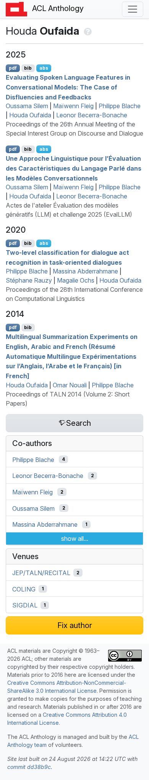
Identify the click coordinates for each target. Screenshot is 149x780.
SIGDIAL (24, 605)
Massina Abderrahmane (85, 271)
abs (43, 68)
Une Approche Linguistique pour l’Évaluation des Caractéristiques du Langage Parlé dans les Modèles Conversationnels (73, 168)
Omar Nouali (70, 385)
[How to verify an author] (87, 30)
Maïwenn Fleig (73, 106)
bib (28, 68)
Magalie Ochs (75, 280)
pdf (13, 68)
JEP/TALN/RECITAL (41, 573)
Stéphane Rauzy (29, 280)
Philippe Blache (120, 106)
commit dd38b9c (29, 767)
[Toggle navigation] (132, 9)
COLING (24, 589)
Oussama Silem (27, 106)
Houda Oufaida (30, 115)
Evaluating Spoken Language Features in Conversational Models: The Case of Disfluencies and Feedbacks (68, 87)
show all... (74, 538)
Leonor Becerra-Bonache (91, 115)
